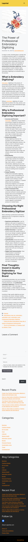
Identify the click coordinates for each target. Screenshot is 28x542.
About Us (4, 528)
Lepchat (5, 3)
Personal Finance (6, 443)
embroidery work (15, 317)
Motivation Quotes (7, 438)
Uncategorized (6, 449)
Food (3, 431)
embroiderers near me (9, 315)
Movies (4, 440)
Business (4, 425)
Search (4, 379)
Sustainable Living (7, 445)
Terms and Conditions (7, 530)
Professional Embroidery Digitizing (11, 319)
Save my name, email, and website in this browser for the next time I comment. (14, 365)
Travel (3, 447)
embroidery (9, 101)
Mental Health (5, 436)
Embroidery (5, 83)
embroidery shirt (6, 317)
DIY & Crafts (5, 429)
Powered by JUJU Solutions (14, 537)
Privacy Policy (5, 533)
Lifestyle (6, 313)
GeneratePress (20, 540)
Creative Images (6, 427)
